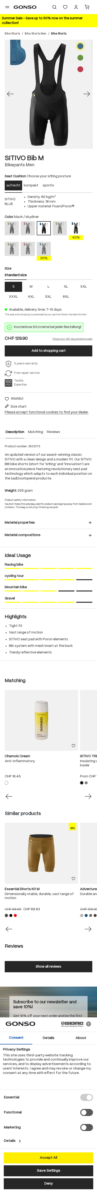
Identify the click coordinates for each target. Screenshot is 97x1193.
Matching (35, 432)
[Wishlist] (65, 7)
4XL (31, 296)
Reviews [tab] (14, 946)
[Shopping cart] (86, 7)
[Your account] (76, 7)
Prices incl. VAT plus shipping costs (72, 339)
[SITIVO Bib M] (48, 94)
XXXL (13, 296)
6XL (66, 296)
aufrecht (13, 185)
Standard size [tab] (16, 275)
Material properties (20, 522)
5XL (48, 296)
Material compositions (22, 535)
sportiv (48, 185)
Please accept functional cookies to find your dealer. (47, 412)
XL (66, 286)
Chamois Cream (17, 756)
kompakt (31, 185)
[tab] (13, 187)
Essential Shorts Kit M (22, 889)
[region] (48, 94)
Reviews (53, 432)
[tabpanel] (48, 202)
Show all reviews (48, 966)
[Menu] (7, 7)
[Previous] (10, 94)
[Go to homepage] (25, 7)
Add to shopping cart (49, 350)
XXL (83, 286)
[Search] (54, 7)
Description (15, 432)
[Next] (86, 94)
